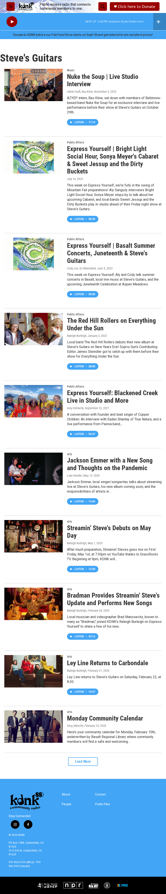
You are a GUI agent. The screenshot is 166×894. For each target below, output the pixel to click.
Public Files (102, 804)
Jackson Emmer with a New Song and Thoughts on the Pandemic (110, 464)
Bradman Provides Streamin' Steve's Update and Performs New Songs (113, 599)
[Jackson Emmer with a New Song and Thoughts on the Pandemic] (33, 469)
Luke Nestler (74, 475)
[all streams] (159, 21)
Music (70, 70)
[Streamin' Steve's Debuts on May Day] (33, 536)
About (66, 794)
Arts (69, 454)
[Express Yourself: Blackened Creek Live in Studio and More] (33, 401)
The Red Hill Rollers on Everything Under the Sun (111, 324)
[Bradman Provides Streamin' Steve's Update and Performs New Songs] (33, 604)
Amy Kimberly (75, 408)
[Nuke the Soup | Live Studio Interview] (33, 85)
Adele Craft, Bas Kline (80, 91)
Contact (100, 794)
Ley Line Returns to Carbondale (107, 663)
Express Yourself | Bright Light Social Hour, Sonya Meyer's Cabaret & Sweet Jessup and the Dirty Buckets (112, 160)
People (66, 804)
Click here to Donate (136, 6)
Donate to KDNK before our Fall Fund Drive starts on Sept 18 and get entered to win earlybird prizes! (83, 35)
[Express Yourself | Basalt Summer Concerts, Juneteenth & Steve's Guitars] (33, 254)
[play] (11, 21)
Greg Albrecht (75, 725)
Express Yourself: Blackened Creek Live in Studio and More (112, 396)
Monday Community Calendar (105, 718)
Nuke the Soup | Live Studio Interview (102, 80)
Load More (83, 761)
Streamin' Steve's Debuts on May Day (109, 531)
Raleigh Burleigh (76, 335)
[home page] (26, 6)
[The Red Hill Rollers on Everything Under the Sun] (33, 329)
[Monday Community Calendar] (33, 726)
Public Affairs (75, 142)
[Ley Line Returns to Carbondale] (33, 671)
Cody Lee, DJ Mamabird (81, 268)
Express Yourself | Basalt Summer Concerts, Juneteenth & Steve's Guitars (111, 253)
